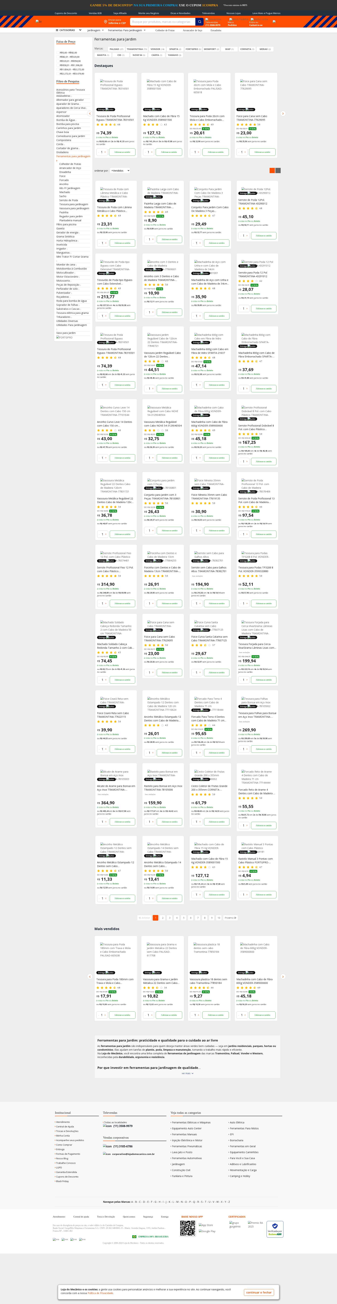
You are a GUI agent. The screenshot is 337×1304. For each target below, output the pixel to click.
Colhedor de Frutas (165, 30)
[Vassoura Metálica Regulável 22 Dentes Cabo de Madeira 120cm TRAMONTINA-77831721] (116, 486)
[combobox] (167, 22)
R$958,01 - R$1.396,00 (70, 65)
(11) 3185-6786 (123, 1146)
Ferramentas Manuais (184, 1134)
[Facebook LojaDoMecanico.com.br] (56, 1239)
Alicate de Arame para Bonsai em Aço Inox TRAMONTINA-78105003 (116, 787)
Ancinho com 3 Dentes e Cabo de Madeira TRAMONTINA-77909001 (161, 278)
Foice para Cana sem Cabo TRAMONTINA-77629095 (205, 117)
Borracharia (236, 1140)
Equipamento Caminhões (244, 1152)
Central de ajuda (81, 1216)
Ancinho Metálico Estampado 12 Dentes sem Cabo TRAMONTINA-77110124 (115, 864)
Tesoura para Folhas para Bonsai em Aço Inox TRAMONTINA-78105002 (257, 715)
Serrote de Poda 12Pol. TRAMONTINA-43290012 (252, 201)
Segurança (148, 1216)
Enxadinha (216, 30)
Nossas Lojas (234, 13)
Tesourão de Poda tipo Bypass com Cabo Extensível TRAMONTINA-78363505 (114, 281)
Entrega (60, 1149)
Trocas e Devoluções (67, 1131)
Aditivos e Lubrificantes (243, 1164)
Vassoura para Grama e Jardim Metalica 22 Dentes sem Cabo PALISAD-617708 (113, 981)
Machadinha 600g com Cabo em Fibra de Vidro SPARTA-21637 (209, 350)
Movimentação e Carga (243, 1170)
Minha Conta (63, 1135)
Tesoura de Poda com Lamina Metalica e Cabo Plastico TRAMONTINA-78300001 (253, 981)
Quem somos (129, 1216)
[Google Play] (207, 1231)
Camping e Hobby (240, 1176)
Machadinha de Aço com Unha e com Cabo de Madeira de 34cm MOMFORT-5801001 (209, 281)
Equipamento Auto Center (186, 1128)
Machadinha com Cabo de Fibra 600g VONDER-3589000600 (209, 423)
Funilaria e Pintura (182, 1176)
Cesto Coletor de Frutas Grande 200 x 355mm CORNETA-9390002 (209, 787)
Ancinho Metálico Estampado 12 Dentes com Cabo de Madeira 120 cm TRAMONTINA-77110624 (163, 718)
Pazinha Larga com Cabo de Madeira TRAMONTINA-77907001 (160, 205)
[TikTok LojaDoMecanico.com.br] (82, 1239)
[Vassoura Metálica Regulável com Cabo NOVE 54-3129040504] (163, 411)
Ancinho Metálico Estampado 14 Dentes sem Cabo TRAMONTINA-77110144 (162, 864)
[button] (90, 113)
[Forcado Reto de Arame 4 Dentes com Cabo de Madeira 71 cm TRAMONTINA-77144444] (256, 95)
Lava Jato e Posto (182, 1152)
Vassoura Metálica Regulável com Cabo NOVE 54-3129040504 (163, 423)
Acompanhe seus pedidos (70, 1140)
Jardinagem (178, 1164)
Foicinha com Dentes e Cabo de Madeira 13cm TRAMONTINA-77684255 (162, 569)
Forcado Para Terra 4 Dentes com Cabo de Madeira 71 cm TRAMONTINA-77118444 (208, 718)
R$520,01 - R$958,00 (70, 61)
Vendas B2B (95, 13)
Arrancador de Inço (192, 30)
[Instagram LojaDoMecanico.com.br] (73, 1239)
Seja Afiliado (120, 13)
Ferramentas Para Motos (244, 1128)
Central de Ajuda (65, 1126)
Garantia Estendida (66, 1172)
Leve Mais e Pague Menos (266, 13)
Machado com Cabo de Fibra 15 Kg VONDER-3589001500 (114, 117)
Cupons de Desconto (66, 13)
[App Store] (207, 1225)
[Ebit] (237, 1222)
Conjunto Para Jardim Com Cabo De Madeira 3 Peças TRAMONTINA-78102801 (210, 209)
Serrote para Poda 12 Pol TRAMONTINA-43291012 (252, 274)
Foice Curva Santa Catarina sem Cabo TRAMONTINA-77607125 (209, 638)
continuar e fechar (259, 1292)
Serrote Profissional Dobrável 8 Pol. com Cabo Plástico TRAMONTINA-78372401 (256, 427)
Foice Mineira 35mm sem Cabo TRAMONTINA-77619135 (209, 496)
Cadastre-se (256, 25)
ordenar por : (101, 170)
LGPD (59, 1167)
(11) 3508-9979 (123, 1126)
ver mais (186, 1073)
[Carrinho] (273, 19)
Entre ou (253, 22)
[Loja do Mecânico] (76, 21)
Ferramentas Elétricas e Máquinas (191, 1122)
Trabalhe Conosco (66, 1163)
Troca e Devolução (106, 1216)
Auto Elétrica (237, 1122)
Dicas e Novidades (180, 13)
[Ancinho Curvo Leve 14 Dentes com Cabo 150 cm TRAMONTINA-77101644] (116, 411)
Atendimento (63, 1122)
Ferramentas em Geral (243, 1146)
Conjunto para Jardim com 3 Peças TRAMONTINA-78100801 (162, 496)
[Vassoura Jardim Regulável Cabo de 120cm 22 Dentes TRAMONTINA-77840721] (163, 340)
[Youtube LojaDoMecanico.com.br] (65, 1239)
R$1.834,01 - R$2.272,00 (71, 69)
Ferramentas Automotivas (187, 1158)
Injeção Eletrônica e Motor (187, 1140)
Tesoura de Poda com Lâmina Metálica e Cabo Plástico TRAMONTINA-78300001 (114, 209)
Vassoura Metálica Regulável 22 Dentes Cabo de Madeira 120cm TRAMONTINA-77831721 (115, 500)
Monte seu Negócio (148, 13)
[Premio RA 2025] (256, 1222)
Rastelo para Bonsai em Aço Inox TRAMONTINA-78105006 (163, 787)
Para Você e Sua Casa (242, 1158)
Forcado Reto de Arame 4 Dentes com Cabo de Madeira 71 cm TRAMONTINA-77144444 (255, 118)
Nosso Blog (62, 1158)
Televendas (208, 13)
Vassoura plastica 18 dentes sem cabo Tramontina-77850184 (161, 981)
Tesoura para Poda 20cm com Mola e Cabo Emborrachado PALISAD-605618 (160, 118)
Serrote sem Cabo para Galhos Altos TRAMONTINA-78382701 (209, 569)
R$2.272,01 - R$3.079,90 (71, 73)
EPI (232, 1134)
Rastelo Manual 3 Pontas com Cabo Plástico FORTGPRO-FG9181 (255, 860)
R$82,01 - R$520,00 (69, 56)
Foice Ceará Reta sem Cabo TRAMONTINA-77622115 (113, 714)
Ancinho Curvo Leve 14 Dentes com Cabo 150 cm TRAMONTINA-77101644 (114, 423)
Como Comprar (64, 1144)
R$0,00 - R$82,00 (68, 52)
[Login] (258, 18)
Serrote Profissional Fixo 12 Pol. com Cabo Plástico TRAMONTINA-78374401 (115, 569)
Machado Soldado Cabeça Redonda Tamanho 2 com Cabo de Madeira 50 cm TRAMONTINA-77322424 (115, 646)
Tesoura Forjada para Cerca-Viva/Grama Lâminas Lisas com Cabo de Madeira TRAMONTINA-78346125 (257, 646)
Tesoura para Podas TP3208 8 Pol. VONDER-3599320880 (255, 569)
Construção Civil (181, 1170)
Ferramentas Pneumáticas (187, 1146)
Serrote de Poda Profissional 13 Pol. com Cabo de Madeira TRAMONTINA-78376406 (256, 500)
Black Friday (62, 1181)
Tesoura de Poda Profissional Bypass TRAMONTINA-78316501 (116, 350)
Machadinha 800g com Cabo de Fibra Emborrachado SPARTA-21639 (256, 354)
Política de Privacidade (100, 1293)
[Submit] (199, 22)
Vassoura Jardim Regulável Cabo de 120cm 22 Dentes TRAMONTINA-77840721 (162, 354)
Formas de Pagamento (68, 1153)
